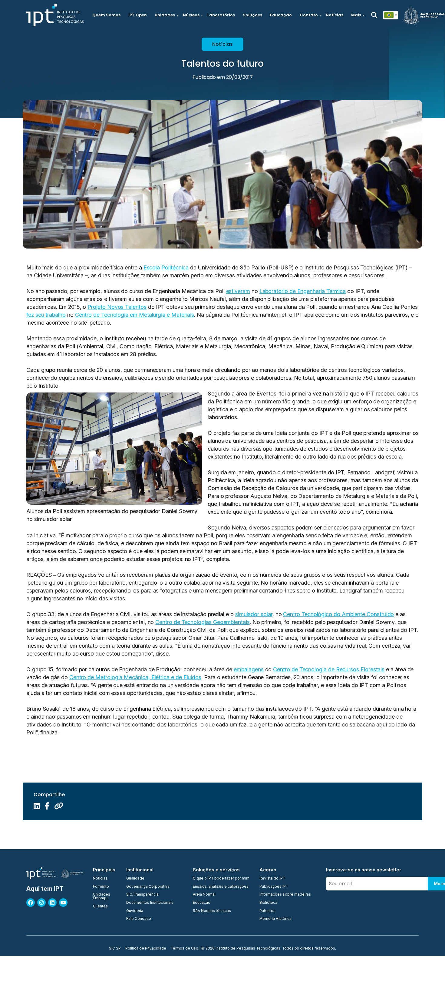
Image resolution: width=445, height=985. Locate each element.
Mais (356, 15)
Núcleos (191, 15)
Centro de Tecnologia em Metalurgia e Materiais (134, 315)
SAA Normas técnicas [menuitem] (212, 911)
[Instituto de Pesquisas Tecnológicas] (55, 15)
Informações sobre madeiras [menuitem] (285, 895)
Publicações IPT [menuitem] (273, 887)
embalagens (248, 669)
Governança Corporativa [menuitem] (148, 887)
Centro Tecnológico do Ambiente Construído (338, 614)
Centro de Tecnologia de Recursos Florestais (328, 669)
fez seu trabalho (46, 315)
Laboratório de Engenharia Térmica (302, 291)
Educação (281, 15)
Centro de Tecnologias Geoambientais (202, 622)
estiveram (238, 291)
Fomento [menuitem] (101, 887)
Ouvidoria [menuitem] (134, 911)
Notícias (334, 15)
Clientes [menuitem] (100, 906)
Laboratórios (221, 15)
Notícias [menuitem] (100, 878)
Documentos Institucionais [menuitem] (149, 903)
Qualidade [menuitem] (135, 878)
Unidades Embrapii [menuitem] (101, 896)
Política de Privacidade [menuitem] (145, 948)
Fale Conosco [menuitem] (138, 919)
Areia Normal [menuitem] (204, 895)
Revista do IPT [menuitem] (272, 878)
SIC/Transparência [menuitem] (142, 895)
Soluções (252, 15)
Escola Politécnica (166, 267)
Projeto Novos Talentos (116, 307)
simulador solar (253, 614)
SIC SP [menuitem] (115, 948)
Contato (309, 15)
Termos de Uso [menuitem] (184, 948)
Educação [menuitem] (201, 903)
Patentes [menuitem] (267, 911)
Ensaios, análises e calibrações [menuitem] (221, 887)
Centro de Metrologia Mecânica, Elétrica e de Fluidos (135, 677)
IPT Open (137, 15)
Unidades (165, 15)
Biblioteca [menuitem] (268, 903)
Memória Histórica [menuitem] (275, 919)
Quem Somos (106, 15)
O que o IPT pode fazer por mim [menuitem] (221, 878)
